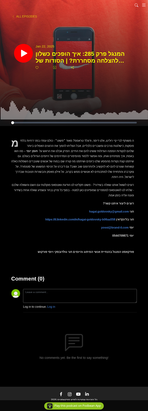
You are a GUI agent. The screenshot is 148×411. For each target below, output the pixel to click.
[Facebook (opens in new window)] (61, 394)
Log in (51, 306)
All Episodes (26, 16)
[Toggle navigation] (144, 5)
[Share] (73, 67)
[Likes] (37, 67)
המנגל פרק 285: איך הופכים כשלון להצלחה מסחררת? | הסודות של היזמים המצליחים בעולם (80, 57)
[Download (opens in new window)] (55, 67)
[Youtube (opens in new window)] (78, 394)
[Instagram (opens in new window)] (70, 394)
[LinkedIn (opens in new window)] (87, 394)
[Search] (136, 5)
